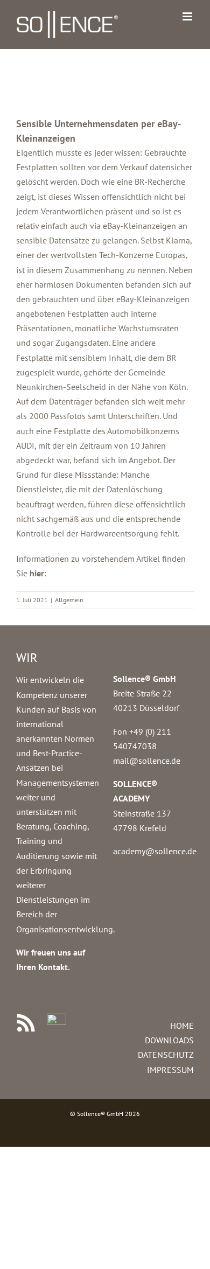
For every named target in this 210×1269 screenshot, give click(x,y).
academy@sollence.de (155, 851)
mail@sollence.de (146, 760)
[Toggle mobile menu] (188, 16)
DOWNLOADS (169, 1040)
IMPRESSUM (170, 1069)
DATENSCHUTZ (166, 1054)
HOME (182, 1025)
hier (37, 573)
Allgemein (69, 600)
